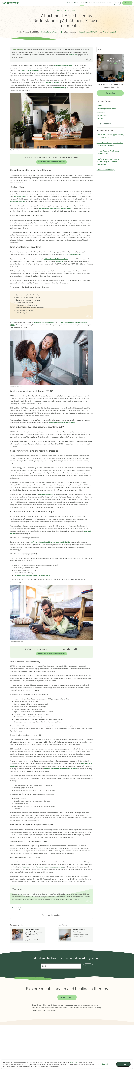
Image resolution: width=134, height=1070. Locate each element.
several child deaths (46, 494)
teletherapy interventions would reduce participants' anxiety (42, 867)
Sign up (88, 966)
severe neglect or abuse (73, 254)
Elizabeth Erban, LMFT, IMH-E (89, 32)
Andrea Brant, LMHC (110, 32)
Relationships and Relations (106, 109)
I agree (123, 1064)
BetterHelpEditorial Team (48, 32)
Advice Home (62, 10)
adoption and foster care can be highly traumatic (60, 769)
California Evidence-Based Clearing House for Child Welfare (51, 542)
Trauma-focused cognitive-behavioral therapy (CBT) (32, 575)
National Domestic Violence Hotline (56, 259)
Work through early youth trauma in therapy (51, 162)
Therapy (73, 10)
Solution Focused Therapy (106, 170)
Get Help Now (73, 55)
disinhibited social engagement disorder (74, 322)
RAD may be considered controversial (61, 422)
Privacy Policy (74, 1062)
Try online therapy (67, 997)
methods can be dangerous (30, 70)
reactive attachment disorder (44, 322)
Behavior (100, 118)
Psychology (101, 112)
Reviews (92, 3)
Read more (15, 908)
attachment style (19, 196)
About (76, 3)
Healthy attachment (53, 82)
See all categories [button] (104, 124)
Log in (117, 3)
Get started (127, 3)
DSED (12, 325)
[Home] (10, 3)
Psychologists (101, 115)
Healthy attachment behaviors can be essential (55, 208)
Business (70, 3)
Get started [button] (110, 93)
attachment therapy (59, 88)
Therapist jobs (101, 3)
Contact (109, 3)
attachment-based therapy (63, 65)
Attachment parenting (17, 201)
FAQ (86, 3)
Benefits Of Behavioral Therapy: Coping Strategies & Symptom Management (108, 161)
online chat (59, 261)
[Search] (122, 49)
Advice (82, 3)
